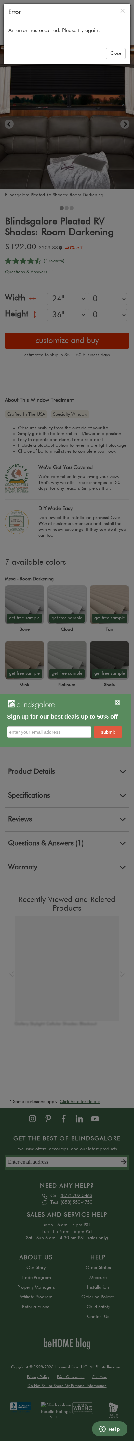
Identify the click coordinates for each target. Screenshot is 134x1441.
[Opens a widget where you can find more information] (109, 1429)
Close (115, 53)
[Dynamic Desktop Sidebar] (65, 720)
